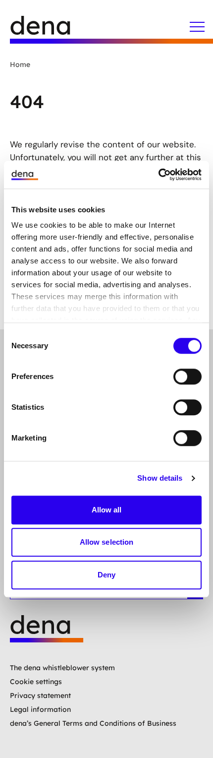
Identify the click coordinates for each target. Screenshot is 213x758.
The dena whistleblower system (62, 667)
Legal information (40, 709)
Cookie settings (36, 681)
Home (20, 64)
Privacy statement (40, 695)
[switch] (187, 376)
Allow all (107, 509)
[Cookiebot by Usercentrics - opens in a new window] (158, 174)
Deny (106, 574)
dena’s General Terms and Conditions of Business (93, 723)
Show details (159, 478)
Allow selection (107, 542)
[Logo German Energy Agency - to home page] (49, 30)
